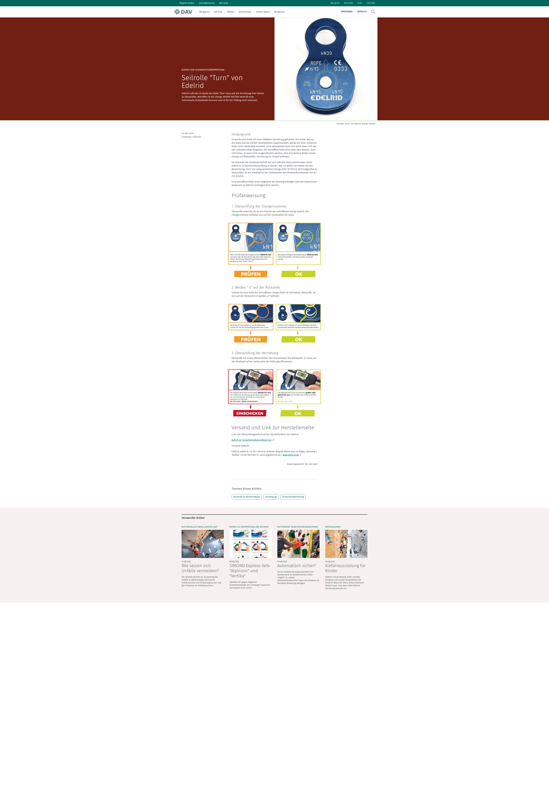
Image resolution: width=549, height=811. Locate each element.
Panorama (346, 11)
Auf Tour (218, 11)
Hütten (230, 11)
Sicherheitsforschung (293, 496)
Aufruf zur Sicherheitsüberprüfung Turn (252, 440)
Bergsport (204, 11)
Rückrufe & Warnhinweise (246, 496)
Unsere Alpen (263, 11)
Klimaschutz (245, 11)
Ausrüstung (271, 496)
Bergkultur (279, 11)
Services (362, 11)
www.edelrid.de (291, 455)
